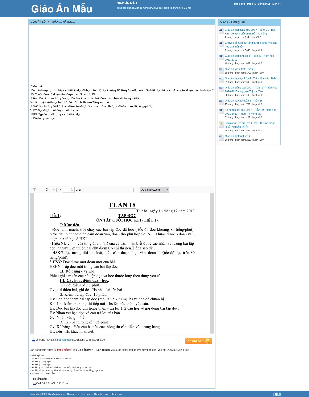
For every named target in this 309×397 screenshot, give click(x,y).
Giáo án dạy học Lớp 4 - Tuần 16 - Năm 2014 (251, 78)
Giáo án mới (87, 394)
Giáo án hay (73, 394)
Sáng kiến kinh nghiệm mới (107, 394)
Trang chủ (239, 4)
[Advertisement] (122, 55)
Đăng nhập (264, 4)
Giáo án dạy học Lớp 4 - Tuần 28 (244, 100)
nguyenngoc (64, 339)
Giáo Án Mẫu (127, 3)
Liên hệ (276, 4)
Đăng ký (251, 4)
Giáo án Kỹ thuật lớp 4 (237, 136)
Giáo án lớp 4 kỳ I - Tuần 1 (240, 69)
